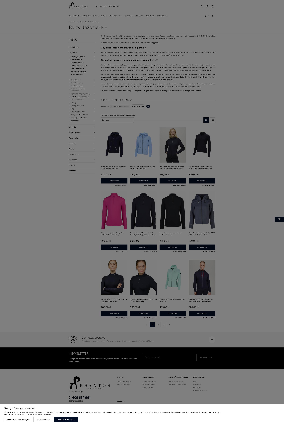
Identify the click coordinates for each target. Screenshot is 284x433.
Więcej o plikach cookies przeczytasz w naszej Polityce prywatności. (27, 414)
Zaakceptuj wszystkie (66, 420)
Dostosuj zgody (43, 420)
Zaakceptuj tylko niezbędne (18, 420)
